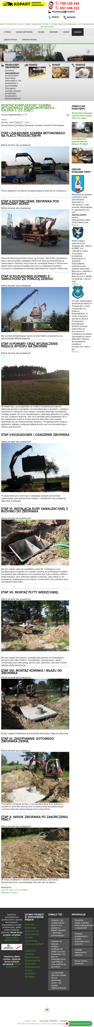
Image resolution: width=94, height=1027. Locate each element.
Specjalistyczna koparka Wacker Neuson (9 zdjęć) (80, 141)
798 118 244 (69, 3)
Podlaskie (30, 964)
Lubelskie (30, 951)
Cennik (66, 32)
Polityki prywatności (13, 965)
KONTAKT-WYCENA (30, 975)
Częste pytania (10, 39)
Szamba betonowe (30, 926)
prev (6, 52)
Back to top (47, 1010)
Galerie (77, 32)
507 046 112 (69, 8)
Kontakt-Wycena (29, 39)
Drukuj (67, 114)
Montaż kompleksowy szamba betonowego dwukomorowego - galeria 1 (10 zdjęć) (28, 108)
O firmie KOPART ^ (34, 945)
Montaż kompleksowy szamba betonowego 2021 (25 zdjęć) (82, 115)
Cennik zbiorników (31, 939)
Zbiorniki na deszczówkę (32, 932)
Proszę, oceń (7, 122)
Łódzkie (29, 954)
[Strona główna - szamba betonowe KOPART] (23, 3)
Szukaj (28, 970)
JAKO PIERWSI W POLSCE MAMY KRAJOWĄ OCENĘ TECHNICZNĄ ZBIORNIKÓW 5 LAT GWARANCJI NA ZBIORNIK (47, 25)
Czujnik (41, 32)
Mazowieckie (32, 957)
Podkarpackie (32, 960)
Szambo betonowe (24, 32)
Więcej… (76, 225)
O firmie (7, 32)
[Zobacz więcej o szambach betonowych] (37, 72)
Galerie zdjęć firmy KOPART (14, 890)
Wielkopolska (32, 967)
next (88, 52)
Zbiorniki (54, 32)
